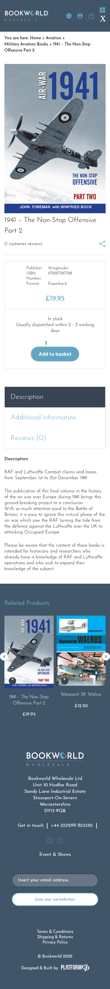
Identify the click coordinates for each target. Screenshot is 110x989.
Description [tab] (27, 397)
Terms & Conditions (55, 932)
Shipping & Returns (55, 937)
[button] (106, 657)
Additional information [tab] (43, 417)
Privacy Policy (55, 942)
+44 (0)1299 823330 (72, 825)
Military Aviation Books (26, 44)
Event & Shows (55, 854)
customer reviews (23, 244)
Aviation (53, 38)
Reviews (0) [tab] (28, 438)
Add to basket (55, 354)
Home (35, 38)
